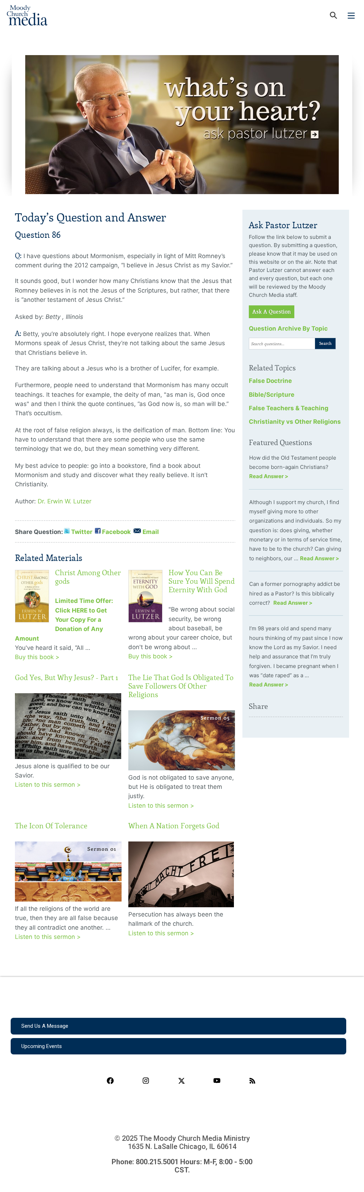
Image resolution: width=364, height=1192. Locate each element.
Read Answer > (268, 476)
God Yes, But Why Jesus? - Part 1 (66, 677)
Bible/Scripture (271, 394)
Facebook (116, 531)
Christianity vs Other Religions (295, 421)
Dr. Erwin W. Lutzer (64, 501)
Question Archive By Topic (288, 328)
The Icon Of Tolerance (51, 826)
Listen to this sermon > (48, 784)
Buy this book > (37, 657)
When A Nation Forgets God (173, 826)
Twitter (81, 531)
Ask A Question (271, 312)
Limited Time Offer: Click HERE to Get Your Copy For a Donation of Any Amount (64, 619)
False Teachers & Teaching (288, 408)
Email (151, 531)
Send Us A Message (44, 1026)
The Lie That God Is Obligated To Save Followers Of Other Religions (181, 686)
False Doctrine (270, 380)
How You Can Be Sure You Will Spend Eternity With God (201, 581)
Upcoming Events (41, 1046)
